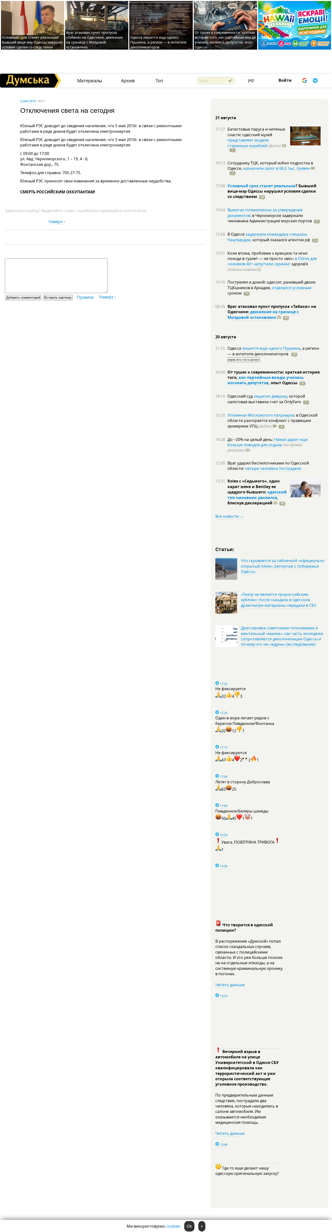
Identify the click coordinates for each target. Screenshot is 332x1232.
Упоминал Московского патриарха (260, 415)
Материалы (89, 80)
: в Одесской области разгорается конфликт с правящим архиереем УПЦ (272, 420)
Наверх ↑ (57, 221)
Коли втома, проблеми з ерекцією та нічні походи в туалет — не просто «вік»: (267, 255)
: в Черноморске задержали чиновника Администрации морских (269, 218)
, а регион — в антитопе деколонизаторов (273, 351)
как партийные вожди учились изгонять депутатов (265, 380)
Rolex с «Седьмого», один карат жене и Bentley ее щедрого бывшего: (253, 486)
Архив (127, 80)
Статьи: (225, 549)
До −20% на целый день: (250, 439)
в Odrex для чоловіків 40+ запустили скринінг (272, 261)
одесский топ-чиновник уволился (257, 494)
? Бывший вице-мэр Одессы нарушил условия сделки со (271, 191)
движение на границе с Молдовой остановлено (263, 314)
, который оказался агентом (280, 239)
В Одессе (236, 234)
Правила (85, 297)
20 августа (225, 336)
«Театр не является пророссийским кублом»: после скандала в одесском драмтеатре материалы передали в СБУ (278, 600)
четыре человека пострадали (273, 468)
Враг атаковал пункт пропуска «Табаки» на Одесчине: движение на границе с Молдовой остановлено (94, 39)
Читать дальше (230, 984)
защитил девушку (270, 396)
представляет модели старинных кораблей (248, 142)
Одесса (234, 348)
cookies (173, 1226)
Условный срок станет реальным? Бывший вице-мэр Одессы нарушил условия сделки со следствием (32, 42)
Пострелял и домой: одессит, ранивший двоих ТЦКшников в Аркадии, (271, 284)
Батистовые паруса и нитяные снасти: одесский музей (256, 131)
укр (251, 80)
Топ (159, 80)
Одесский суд (240, 396)
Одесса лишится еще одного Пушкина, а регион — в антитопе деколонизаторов (158, 42)
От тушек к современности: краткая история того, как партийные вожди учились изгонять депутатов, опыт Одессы (225, 39)
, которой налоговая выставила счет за (266, 398)
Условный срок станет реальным (261, 185)
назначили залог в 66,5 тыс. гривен (276, 168)
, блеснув (252, 500)
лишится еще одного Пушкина (271, 348)
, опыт (283, 382)
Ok (189, 1226)
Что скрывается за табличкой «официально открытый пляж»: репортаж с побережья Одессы (282, 566)
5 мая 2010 (28, 101)
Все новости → (229, 516)
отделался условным (291, 287)
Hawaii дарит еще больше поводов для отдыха (267, 442)
